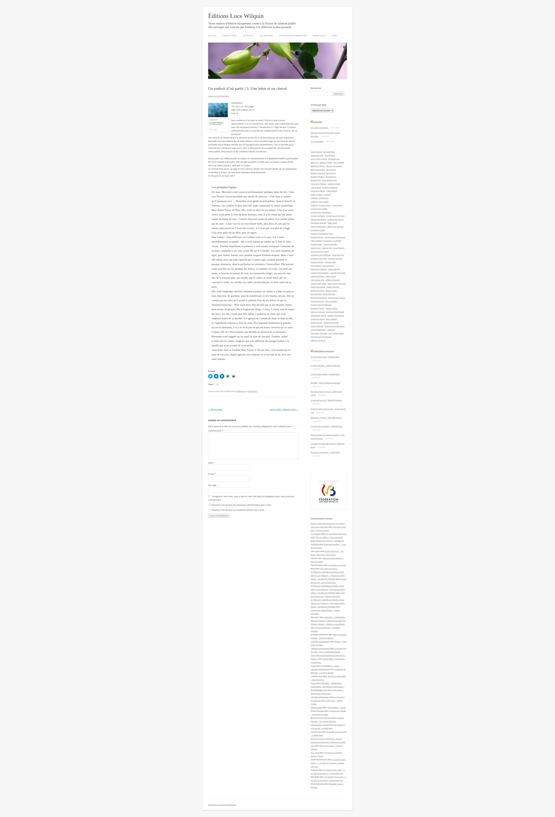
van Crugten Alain (336, 333)
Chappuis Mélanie (330, 187)
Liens (334, 35)
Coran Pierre (337, 205)
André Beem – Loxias (330, 666)
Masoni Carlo (331, 290)
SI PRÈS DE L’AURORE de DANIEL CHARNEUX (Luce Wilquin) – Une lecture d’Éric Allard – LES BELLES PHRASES (328, 575)
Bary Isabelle (338, 162)
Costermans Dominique (321, 212)
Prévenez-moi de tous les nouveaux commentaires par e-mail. (241, 505)
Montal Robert (329, 294)
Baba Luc (315, 162)
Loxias (313, 666)
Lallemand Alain (317, 276)
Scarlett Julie (316, 731)
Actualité (248, 35)
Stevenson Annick (331, 322)
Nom (211, 462)
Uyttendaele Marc (318, 329)
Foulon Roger (316, 244)
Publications (230, 35)
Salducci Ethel (331, 308)
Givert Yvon (316, 248)
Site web (212, 485)
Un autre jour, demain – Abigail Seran (326, 426)
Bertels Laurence (318, 173)
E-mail (212, 474)
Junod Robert (328, 265)
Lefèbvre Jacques (332, 280)
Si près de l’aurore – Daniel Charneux (326, 400)
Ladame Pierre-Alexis (320, 273)
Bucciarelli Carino (329, 180)
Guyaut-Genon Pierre (320, 251)
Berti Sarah (331, 173)
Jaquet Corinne (317, 262)
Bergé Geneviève (318, 169)
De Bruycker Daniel (335, 219)
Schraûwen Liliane (318, 315)
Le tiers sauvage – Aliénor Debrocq (325, 365)
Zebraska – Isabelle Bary (335, 617)
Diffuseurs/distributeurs (293, 35)
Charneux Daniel (318, 191)
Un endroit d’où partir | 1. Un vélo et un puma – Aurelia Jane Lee (328, 763)
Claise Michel (331, 191)
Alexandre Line (317, 155)
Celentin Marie (334, 184)
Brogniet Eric (331, 176)
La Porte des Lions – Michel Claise (325, 357)
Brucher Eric (316, 180)
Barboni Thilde (326, 162)
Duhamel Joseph (318, 230)
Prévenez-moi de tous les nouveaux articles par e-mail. (238, 510)
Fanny (313, 683)
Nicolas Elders (317, 707)
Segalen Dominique (335, 315)
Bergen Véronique (334, 166)
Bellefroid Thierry (318, 166)
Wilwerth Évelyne (318, 340)
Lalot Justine (330, 276)
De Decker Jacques (318, 223)
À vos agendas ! (317, 141)
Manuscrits (319, 35)
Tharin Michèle (317, 326)
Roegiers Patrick (317, 308)
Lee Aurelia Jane (317, 280)
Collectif (327, 194)
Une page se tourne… (320, 127)
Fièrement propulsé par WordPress (222, 805)
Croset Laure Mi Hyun (335, 216)
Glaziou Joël (327, 248)
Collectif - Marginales (319, 198)
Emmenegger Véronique (334, 237)
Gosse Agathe (339, 248)
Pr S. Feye (315, 752)
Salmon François (318, 312)
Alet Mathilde (329, 152)
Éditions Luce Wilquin (236, 16)
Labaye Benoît (334, 269)
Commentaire (215, 430)
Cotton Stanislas (318, 216)
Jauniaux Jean (330, 262)
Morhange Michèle (319, 297)
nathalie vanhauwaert (320, 641)
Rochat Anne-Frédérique (321, 304)
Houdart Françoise (319, 258)
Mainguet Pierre (317, 290)
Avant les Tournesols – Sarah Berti (325, 452)
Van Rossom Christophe (321, 336)
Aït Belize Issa (334, 159)
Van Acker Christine (319, 333)
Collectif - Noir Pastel (319, 201)
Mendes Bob (316, 294)
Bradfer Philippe (317, 176)
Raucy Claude (331, 301)
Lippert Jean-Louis (318, 283)
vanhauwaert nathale (320, 725)
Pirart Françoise (317, 301)
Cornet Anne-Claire (319, 208)
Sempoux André (318, 319)
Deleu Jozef (332, 223)
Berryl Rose (331, 169)
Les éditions (266, 35)
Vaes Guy (331, 329)
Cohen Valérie (317, 194)
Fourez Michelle (330, 244)
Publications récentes (323, 351)
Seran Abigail (331, 319)
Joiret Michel (316, 265)
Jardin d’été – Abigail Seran (284, 409)
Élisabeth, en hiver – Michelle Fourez (326, 417)
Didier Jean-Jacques (335, 226)
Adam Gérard (316, 152)
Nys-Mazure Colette (336, 297)
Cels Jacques (316, 187)
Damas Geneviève (318, 219)
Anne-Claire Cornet (319, 159)
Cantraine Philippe (318, 184)
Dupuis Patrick (317, 237)
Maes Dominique (318, 287)
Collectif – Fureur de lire (321, 205)
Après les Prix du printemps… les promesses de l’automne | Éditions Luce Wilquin (328, 742)
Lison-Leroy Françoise (336, 283)
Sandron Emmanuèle (335, 312)
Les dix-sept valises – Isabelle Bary (325, 374)
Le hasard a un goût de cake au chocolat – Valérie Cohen (327, 700)
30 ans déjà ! (215, 409)
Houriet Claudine (335, 258)
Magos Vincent (332, 287)
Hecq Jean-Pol (338, 255)
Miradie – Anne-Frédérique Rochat (325, 383)
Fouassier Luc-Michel (332, 240)
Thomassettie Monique (334, 326)
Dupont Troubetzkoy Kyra (322, 233)
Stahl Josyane (316, 322)
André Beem (330, 155)
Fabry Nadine (316, 240)
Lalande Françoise (337, 273)
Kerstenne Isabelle (318, 269)
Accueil (212, 35)
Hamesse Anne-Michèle (321, 255)
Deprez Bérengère (318, 226)
